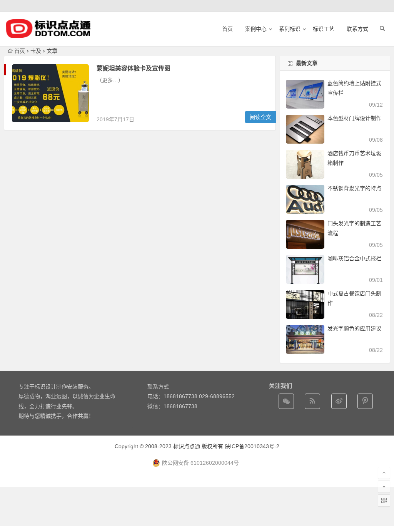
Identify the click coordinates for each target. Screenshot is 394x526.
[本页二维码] (384, 500)
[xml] (365, 401)
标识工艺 (323, 29)
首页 (227, 29)
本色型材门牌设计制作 (354, 118)
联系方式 (357, 29)
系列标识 (290, 29)
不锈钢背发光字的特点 (354, 188)
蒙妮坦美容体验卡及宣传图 (133, 68)
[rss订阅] (312, 401)
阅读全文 (260, 117)
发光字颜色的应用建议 (354, 328)
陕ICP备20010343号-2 (252, 446)
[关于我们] (339, 401)
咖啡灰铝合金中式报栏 (354, 258)
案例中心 (256, 29)
